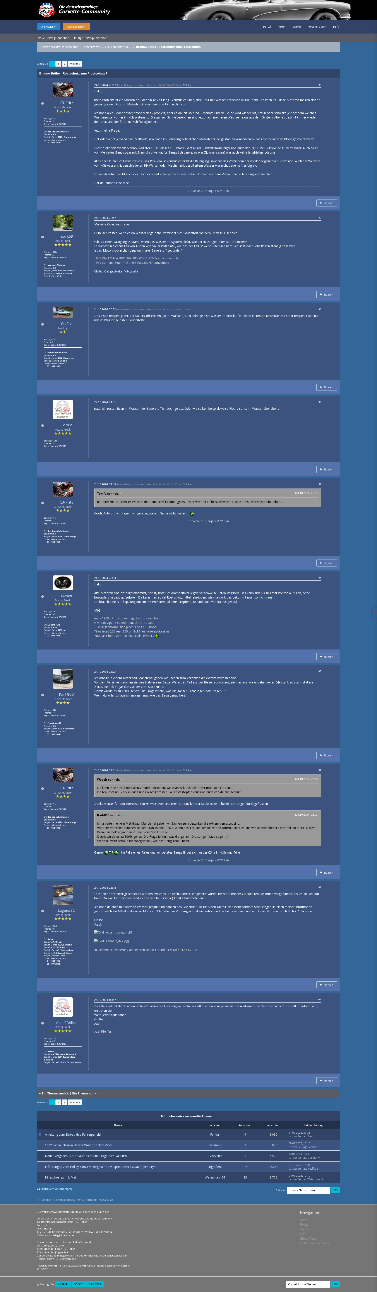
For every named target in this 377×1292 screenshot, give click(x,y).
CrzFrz (66, 323)
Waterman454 (215, 1177)
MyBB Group (87, 1265)
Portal (267, 27)
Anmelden (48, 27)
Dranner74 (313, 1158)
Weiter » (75, 63)
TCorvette (215, 1156)
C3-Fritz (66, 102)
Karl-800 (66, 694)
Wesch (66, 595)
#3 (320, 309)
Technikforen (91, 47)
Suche (297, 27)
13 (245, 1177)
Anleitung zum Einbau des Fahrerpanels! (73, 1134)
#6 (320, 577)
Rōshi (124, 1265)
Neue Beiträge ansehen (53, 38)
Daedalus (215, 1145)
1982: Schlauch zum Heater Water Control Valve (78, 1145)
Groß (78, 1284)
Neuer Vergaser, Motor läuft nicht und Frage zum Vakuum (86, 1156)
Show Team (308, 1238)
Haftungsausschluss (314, 1243)
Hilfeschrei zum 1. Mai (60, 1177)
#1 (320, 84)
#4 (320, 401)
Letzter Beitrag (297, 1136)
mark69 (66, 236)
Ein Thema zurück (55, 1093)
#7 (320, 671)
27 (245, 1167)
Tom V (66, 424)
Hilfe (336, 27)
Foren (282, 27)
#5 (320, 483)
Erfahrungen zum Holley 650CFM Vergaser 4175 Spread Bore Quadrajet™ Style (100, 1167)
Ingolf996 (215, 1167)
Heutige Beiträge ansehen (90, 38)
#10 (319, 999)
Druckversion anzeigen (56, 1189)
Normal (63, 1284)
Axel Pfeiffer (66, 1022)
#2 (320, 217)
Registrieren (76, 27)
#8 (320, 769)
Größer (94, 1284)
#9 (320, 887)
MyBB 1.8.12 (58, 1265)
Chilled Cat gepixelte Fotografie (116, 271)
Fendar (215, 1134)
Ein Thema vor (83, 1093)
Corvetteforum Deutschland (59, 47)
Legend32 (66, 910)
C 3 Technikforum (116, 47)
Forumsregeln (317, 27)
